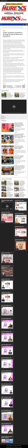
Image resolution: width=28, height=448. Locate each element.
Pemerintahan (8, 186)
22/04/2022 (7, 37)
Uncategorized (8, 93)
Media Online (14, 13)
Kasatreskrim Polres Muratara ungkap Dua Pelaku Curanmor (19, 147)
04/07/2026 (19, 170)
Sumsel (17, 445)
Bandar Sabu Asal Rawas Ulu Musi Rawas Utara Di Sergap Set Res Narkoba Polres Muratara (19, 167)
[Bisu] (10, 208)
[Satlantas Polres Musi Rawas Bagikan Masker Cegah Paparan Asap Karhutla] (16, 194)
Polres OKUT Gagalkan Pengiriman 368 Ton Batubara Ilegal (19, 157)
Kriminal (3, 142)
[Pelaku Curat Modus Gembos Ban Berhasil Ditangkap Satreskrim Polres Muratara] (7, 127)
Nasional (20, 445)
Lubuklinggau (11, 445)
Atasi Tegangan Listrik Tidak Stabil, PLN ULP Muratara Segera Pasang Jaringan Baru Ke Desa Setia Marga (10, 96)
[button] (1, 24)
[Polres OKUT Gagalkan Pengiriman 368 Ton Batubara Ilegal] (7, 160)
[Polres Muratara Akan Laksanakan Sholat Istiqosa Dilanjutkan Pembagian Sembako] (16, 94)
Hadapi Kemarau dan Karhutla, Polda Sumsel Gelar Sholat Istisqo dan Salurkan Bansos (10, 190)
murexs (4, 37)
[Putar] (2, 208)
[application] (14, 107)
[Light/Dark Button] (24, 24)
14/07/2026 (19, 159)
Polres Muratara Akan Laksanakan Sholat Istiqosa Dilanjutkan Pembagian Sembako (23, 96)
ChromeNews (16, 447)
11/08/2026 (19, 138)
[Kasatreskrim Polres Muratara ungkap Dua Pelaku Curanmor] (7, 150)
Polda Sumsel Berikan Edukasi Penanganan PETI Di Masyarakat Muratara (23, 190)
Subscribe (26, 24)
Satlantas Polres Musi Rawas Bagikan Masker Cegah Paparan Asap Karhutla (23, 196)
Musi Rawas (14, 445)
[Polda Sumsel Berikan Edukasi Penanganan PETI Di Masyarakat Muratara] (16, 188)
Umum (4, 30)
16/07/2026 (19, 149)
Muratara (8, 445)
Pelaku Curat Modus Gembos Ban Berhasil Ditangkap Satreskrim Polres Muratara (19, 124)
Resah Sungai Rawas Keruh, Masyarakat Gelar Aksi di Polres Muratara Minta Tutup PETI (10, 196)
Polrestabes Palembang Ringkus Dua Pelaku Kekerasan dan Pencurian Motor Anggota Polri (19, 135)
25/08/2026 (19, 127)
